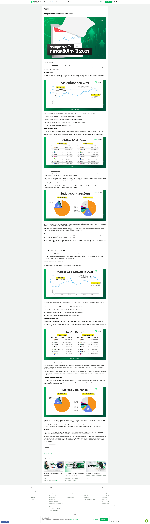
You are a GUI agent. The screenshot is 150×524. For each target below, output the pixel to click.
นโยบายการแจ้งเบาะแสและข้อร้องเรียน (56, 503)
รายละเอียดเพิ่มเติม (74, 519)
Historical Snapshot (55, 171)
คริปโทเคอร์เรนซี (55, 65)
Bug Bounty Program (70, 497)
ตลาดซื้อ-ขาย (33, 490)
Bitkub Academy (87, 497)
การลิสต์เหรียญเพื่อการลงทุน (107, 495)
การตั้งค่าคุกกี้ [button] (96, 519)
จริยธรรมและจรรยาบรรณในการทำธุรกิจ (56, 508)
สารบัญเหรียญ (104, 497)
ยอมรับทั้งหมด (104, 519)
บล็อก (85, 490)
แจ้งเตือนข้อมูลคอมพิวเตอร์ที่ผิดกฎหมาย (109, 505)
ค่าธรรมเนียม (104, 499)
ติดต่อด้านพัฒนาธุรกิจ (106, 503)
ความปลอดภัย (69, 495)
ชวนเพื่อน (32, 499)
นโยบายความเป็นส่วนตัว (53, 495)
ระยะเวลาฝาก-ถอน (105, 501)
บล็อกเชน (51, 180)
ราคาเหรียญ (33, 497)
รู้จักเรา (50, 490)
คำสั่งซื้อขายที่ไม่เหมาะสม (53, 501)
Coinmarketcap (78, 113)
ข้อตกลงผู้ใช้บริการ (52, 493)
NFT (75, 230)
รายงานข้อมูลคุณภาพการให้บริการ (90, 499)
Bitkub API (86, 495)
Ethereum (84, 68)
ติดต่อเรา (104, 490)
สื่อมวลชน (86, 493)
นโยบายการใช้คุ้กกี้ (52, 497)
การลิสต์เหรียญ (105, 493)
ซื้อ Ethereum (33, 495)
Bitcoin (79, 68)
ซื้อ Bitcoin (32, 493)
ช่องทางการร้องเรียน (70, 493)
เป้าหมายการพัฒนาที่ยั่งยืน (53, 510)
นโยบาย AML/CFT (52, 499)
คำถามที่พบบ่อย (69, 490)
